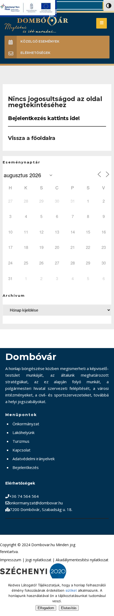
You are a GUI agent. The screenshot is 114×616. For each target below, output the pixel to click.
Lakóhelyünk (23, 432)
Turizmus (20, 441)
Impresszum (10, 559)
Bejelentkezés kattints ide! (44, 118)
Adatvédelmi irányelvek (33, 458)
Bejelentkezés (25, 467)
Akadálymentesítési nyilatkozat (82, 559)
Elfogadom (46, 608)
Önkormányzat (25, 423)
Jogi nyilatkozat (38, 559)
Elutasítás (69, 608)
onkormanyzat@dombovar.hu (36, 502)
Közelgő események (39, 41)
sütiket (71, 590)
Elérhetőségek (35, 53)
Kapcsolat (21, 450)
